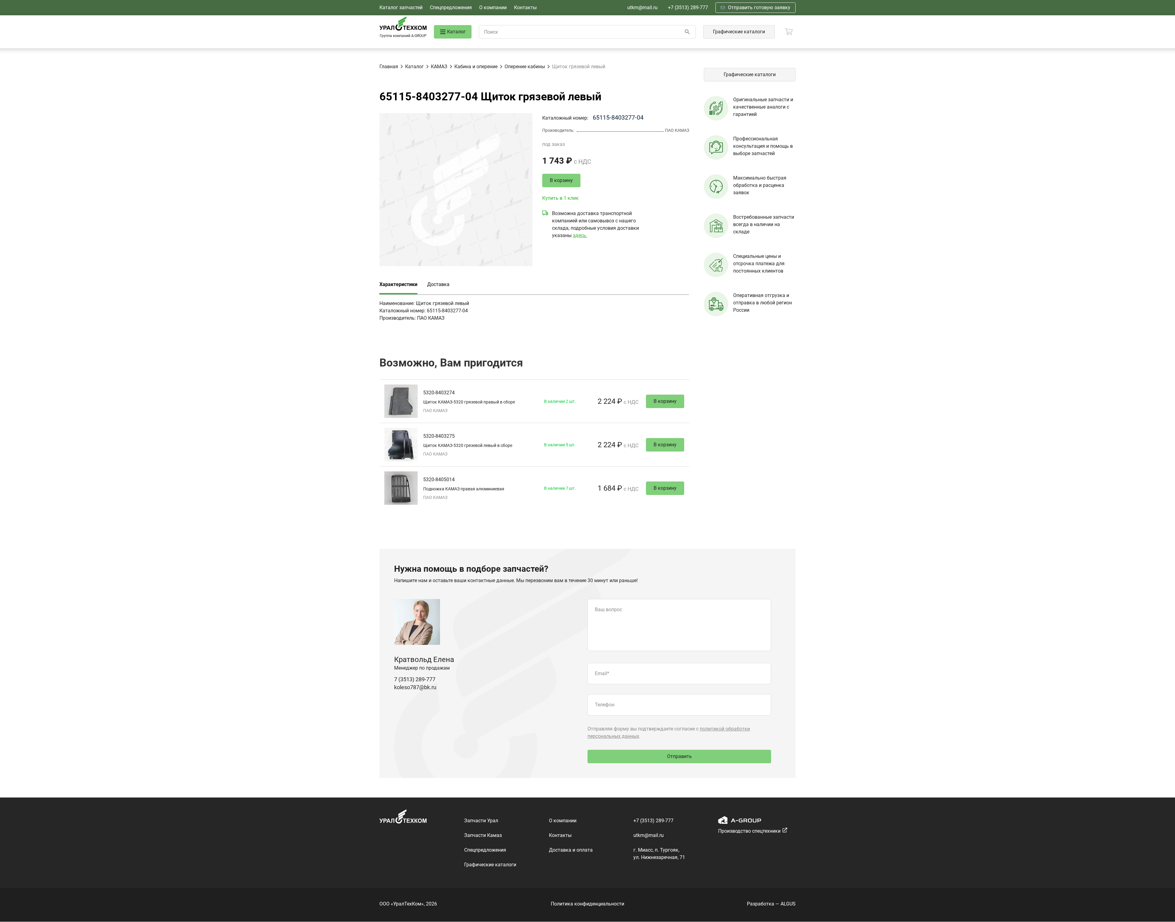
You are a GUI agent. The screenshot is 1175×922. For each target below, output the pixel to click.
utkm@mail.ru (642, 7)
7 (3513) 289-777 (414, 679)
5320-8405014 (439, 479)
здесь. (580, 235)
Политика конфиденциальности (587, 904)
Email (602, 673)
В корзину (561, 180)
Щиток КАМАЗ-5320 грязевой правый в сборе (469, 402)
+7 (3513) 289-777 (688, 7)
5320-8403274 (439, 393)
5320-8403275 (439, 436)
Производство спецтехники (749, 831)
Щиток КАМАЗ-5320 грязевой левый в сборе (467, 445)
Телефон (604, 705)
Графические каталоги (739, 32)
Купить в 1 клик (560, 198)
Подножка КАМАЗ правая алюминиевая (463, 488)
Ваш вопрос (608, 609)
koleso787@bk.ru (415, 687)
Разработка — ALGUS (771, 904)
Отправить (679, 756)
